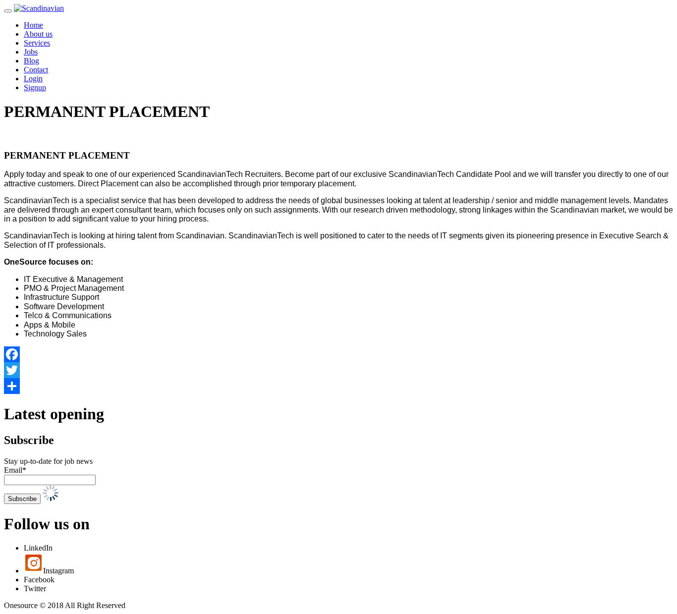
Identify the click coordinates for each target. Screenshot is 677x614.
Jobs (31, 52)
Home (33, 25)
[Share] (338, 386)
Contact (36, 69)
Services (37, 43)
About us (38, 34)
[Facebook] (338, 354)
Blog (31, 60)
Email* (15, 470)
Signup (35, 87)
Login (33, 78)
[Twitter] (338, 370)
